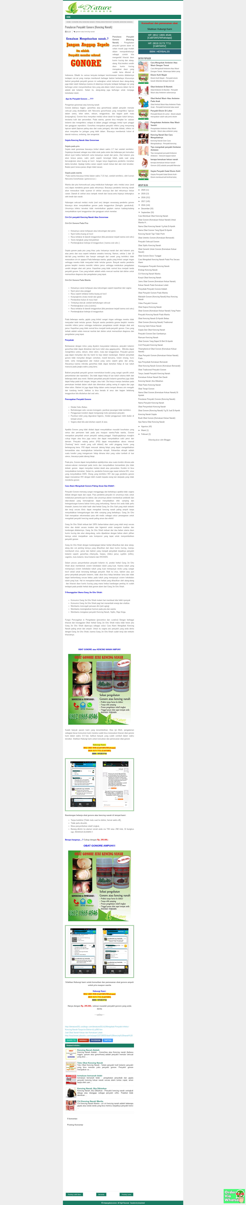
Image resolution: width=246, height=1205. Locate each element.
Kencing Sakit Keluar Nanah (149, 326)
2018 (143, 197)
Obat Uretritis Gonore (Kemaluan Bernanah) (156, 238)
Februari (144, 434)
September (146, 212)
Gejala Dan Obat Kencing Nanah (151, 330)
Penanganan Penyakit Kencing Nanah (153, 266)
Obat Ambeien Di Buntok (161, 87)
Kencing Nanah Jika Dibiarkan (92, 1088)
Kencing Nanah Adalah (88, 1050)
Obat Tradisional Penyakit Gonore (152, 370)
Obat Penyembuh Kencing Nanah (152, 407)
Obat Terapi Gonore (146, 389)
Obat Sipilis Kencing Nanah (149, 245)
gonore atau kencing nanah (83, 22)
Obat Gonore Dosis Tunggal (149, 256)
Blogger (167, 440)
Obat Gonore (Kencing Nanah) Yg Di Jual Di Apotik (159, 410)
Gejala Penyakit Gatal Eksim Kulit (165, 171)
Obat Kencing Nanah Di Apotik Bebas (153, 318)
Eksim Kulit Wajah (159, 75)
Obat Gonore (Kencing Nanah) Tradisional (155, 322)
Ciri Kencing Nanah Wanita (90, 1101)
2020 (143, 190)
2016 (143, 205)
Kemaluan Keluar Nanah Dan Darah (152, 377)
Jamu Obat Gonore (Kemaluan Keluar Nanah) (157, 281)
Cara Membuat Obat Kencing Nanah (153, 216)
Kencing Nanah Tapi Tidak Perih (151, 234)
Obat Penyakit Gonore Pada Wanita (153, 293)
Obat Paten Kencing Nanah (149, 385)
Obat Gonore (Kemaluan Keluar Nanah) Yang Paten (159, 311)
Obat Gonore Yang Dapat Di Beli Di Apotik (155, 341)
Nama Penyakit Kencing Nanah (151, 403)
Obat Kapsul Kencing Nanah (150, 307)
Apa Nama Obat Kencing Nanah (151, 422)
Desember (145, 208)
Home (68, 17)
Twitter (107, 1040)
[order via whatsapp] (234, 1203)
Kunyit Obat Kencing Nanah (149, 278)
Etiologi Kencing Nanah (147, 270)
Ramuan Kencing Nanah (148, 337)
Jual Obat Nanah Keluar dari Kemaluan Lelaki (83, 1033)
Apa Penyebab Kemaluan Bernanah (153, 362)
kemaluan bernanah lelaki (89, 1075)
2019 (143, 194)
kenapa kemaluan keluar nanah (164, 159)
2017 (143, 201)
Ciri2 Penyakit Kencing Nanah (150, 345)
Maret (143, 430)
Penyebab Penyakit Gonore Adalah (152, 289)
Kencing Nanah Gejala (147, 414)
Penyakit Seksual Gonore (148, 242)
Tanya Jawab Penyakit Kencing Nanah (154, 373)
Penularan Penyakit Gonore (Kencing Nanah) (156, 399)
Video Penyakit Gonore (147, 303)
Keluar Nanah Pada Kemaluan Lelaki (153, 285)
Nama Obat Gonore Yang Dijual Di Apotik (155, 230)
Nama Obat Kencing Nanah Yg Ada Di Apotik (156, 226)
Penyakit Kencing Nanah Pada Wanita (154, 315)
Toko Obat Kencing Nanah (90, 1063)
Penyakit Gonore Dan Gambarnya (152, 334)
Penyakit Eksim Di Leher (161, 111)
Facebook (96, 1040)
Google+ (83, 1040)
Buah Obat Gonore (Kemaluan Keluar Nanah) (156, 418)
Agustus (145, 426)
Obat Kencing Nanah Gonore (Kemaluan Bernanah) (159, 366)
